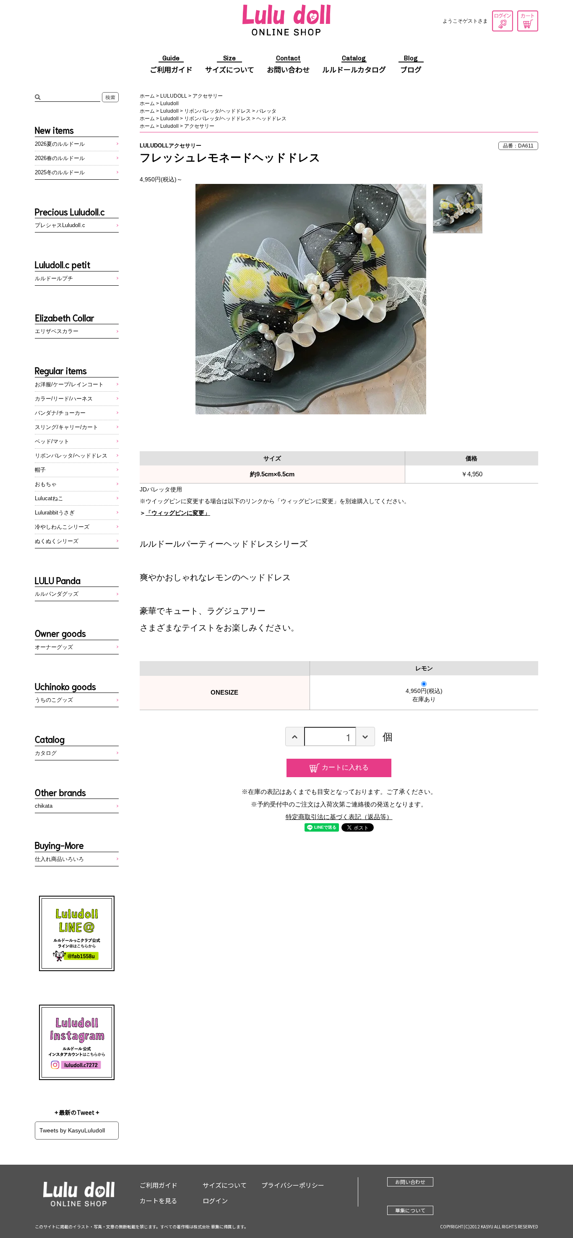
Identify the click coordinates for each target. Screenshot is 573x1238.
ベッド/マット (52, 441)
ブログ (411, 65)
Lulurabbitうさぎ (55, 512)
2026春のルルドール (60, 158)
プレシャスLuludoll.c (60, 225)
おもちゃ (46, 484)
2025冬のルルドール (60, 172)
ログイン (502, 20)
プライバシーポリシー (292, 1185)
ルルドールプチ (54, 278)
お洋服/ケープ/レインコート (69, 384)
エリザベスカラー (56, 331)
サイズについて (229, 65)
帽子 (40, 470)
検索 (110, 97)
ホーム (147, 96)
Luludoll (169, 103)
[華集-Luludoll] (286, 21)
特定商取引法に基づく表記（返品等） (339, 816)
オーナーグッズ (54, 647)
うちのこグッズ (54, 700)
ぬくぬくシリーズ (56, 541)
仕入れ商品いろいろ (59, 859)
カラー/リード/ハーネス (64, 398)
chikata (43, 806)
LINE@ (77, 933)
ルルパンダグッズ (56, 594)
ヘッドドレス (271, 118)
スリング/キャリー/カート (66, 427)
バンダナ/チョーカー (60, 413)
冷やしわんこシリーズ (62, 527)
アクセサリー (208, 96)
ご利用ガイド (171, 65)
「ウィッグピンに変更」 (178, 512)
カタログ (46, 753)
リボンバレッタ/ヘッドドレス (217, 111)
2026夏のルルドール (60, 144)
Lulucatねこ (49, 498)
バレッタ (266, 111)
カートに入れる (345, 767)
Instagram (77, 1042)
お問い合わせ (288, 65)
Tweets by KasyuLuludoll (72, 1130)
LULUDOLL (173, 96)
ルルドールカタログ (354, 65)
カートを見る (527, 20)
